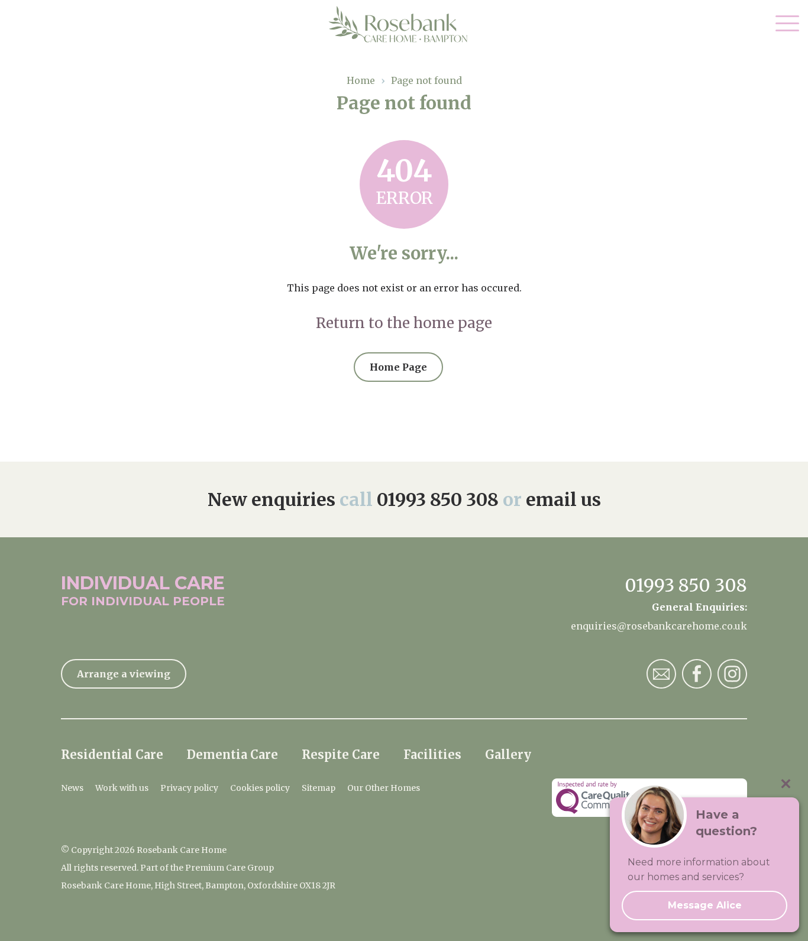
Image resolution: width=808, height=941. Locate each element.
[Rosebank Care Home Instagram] (732, 674)
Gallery (508, 754)
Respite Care (341, 754)
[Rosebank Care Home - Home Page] (404, 24)
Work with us (121, 788)
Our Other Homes (383, 788)
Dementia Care (232, 754)
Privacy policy (189, 788)
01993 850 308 (438, 499)
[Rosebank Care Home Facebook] (697, 674)
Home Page (398, 367)
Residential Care (112, 754)
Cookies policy (260, 788)
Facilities (432, 754)
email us (563, 499)
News (72, 788)
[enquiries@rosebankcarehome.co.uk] (661, 674)
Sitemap (318, 788)
